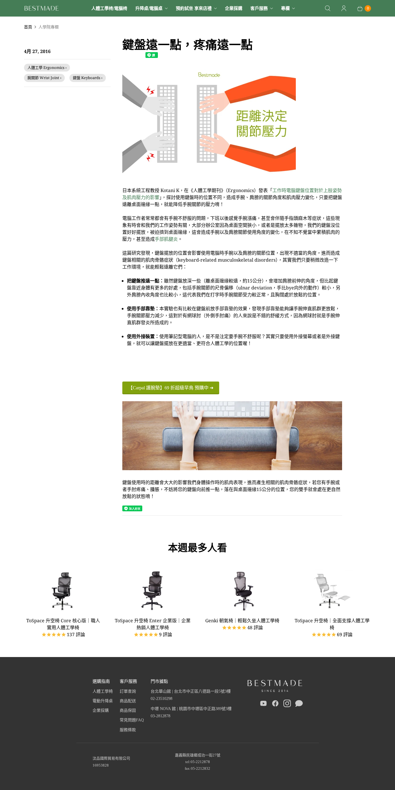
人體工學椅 (103, 691)
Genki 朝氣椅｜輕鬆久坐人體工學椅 (242, 620)
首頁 (28, 27)
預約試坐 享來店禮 (194, 8)
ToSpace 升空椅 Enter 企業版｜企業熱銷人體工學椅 (153, 624)
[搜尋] (328, 8)
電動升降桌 (103, 701)
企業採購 (233, 8)
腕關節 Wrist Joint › (44, 77)
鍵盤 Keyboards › (87, 77)
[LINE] (299, 704)
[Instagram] (287, 704)
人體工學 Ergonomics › (47, 67)
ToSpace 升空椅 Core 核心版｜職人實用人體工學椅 (63, 624)
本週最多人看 (197, 547)
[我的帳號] (344, 8)
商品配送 (128, 701)
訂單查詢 (128, 691)
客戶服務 (259, 8)
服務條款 (128, 730)
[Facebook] (275, 704)
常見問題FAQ (132, 720)
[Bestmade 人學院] (41, 8)
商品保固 (128, 710)
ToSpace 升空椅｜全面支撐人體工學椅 (332, 624)
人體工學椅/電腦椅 (109, 8)
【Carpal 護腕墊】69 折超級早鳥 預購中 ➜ (170, 387)
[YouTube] (263, 704)
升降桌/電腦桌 (149, 8)
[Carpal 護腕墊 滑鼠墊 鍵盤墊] (209, 176)
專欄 (285, 8)
